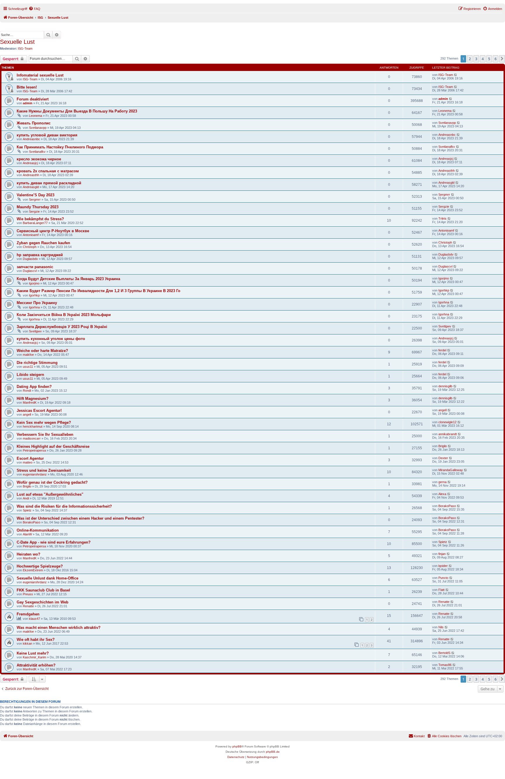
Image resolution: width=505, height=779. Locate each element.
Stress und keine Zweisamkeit (44, 470)
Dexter (443, 458)
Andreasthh (31, 175)
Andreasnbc (31, 139)
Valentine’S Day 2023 (35, 195)
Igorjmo (34, 283)
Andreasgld (31, 187)
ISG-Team (25, 48)
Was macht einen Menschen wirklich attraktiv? (59, 627)
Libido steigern (30, 374)
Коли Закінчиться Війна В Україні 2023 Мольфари (64, 315)
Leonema (35, 115)
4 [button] (483, 58)
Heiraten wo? (28, 554)
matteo (27, 462)
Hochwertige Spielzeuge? (40, 566)
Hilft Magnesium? (33, 398)
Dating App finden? (34, 386)
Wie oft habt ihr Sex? (36, 639)
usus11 (28, 366)
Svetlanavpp (37, 127)
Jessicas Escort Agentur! (39, 410)
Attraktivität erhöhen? (36, 665)
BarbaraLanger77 (35, 223)
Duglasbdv (30, 259)
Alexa (442, 494)
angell (27, 414)
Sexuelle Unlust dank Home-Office (47, 578)
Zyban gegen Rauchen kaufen (43, 243)
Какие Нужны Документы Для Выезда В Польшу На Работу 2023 (77, 111)
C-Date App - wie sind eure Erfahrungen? (54, 542)
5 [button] (489, 58)
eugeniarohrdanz (35, 474)
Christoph (30, 247)
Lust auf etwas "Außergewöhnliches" (50, 494)
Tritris (442, 218)
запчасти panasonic (35, 267)
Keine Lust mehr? (33, 653)
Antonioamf (31, 235)
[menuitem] (34, 8)
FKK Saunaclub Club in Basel (43, 590)
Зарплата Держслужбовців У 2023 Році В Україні (62, 327)
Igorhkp (34, 295)
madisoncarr (32, 438)
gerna (442, 482)
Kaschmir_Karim (34, 657)
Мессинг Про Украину (37, 303)
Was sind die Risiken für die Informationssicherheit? (64, 506)
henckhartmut (32, 426)
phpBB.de (273, 751)
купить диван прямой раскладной (49, 183)
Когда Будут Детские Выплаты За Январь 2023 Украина (68, 279)
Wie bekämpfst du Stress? (40, 219)
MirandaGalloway (450, 470)
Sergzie (34, 211)
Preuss (28, 594)
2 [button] (470, 58)
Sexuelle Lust (17, 42)
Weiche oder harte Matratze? (42, 350)
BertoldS (444, 653)
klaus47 (34, 618)
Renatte (28, 606)
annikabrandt (447, 434)
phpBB (237, 746)
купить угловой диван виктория (47, 135)
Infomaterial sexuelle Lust (40, 75)
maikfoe (28, 354)
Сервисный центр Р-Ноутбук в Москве (53, 231)
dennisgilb (445, 386)
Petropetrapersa (34, 450)
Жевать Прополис (34, 123)
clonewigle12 (447, 422)
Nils (441, 627)
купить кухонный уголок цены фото (51, 338)
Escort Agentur (30, 458)
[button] (502, 58)
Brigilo (442, 446)
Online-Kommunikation (38, 530)
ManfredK (30, 402)
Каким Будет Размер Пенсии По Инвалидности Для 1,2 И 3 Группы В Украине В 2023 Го (98, 291)
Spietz (27, 510)
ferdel (442, 350)
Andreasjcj (30, 163)
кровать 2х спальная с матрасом (48, 171)
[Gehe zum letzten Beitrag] (456, 75)
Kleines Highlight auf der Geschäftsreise (53, 446)
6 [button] (495, 58)
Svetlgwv (35, 331)
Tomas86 (445, 665)
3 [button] (476, 58)
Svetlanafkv (37, 151)
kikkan (27, 643)
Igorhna (34, 307)
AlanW (27, 534)
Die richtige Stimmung (37, 362)
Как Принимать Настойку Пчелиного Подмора (60, 147)
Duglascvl (30, 271)
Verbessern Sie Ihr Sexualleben (45, 434)
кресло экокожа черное (39, 159)
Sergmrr (35, 199)
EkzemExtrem (33, 570)
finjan (442, 554)
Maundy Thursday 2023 (37, 207)
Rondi (27, 390)
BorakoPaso (447, 506)
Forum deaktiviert (33, 99)
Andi (26, 498)
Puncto (443, 578)
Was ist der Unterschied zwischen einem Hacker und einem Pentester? (80, 518)
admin (27, 103)
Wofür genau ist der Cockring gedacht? (52, 482)
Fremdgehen (28, 614)
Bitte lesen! (27, 87)
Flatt (441, 589)
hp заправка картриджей (40, 255)
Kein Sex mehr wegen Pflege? (44, 422)
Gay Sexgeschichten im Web (42, 602)
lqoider (443, 566)
